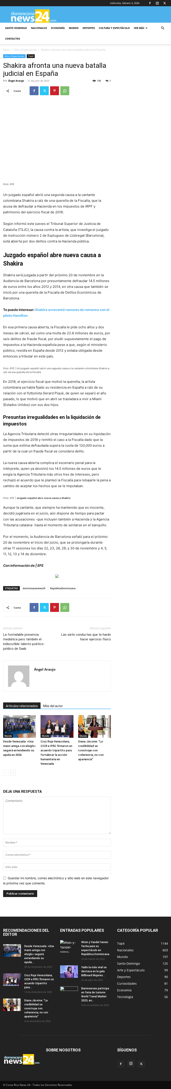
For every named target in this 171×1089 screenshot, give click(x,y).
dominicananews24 (34, 588)
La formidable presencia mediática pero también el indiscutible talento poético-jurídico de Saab (24, 642)
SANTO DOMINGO (16, 28)
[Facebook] (150, 3)
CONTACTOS (12, 38)
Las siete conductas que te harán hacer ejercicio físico (86, 637)
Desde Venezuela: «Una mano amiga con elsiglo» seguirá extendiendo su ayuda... (39, 954)
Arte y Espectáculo (25, 50)
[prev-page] (6, 772)
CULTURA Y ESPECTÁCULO (114, 28)
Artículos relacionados (22, 706)
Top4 (30, 56)
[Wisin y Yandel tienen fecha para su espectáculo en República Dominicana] (69, 946)
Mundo (8, 735)
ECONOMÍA (58, 28)
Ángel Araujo (16, 80)
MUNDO (74, 28)
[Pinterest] (54, 90)
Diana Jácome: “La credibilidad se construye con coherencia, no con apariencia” (91, 750)
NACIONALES (39, 28)
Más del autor (53, 706)
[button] (162, 28)
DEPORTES (89, 28)
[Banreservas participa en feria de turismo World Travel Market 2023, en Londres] (69, 992)
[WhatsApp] (64, 90)
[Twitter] (164, 3)
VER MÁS (139, 28)
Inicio (6, 50)
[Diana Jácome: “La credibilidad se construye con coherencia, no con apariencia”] (94, 726)
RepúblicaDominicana (62, 588)
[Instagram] (157, 3)
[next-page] (13, 772)
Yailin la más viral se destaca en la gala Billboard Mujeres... (94, 971)
